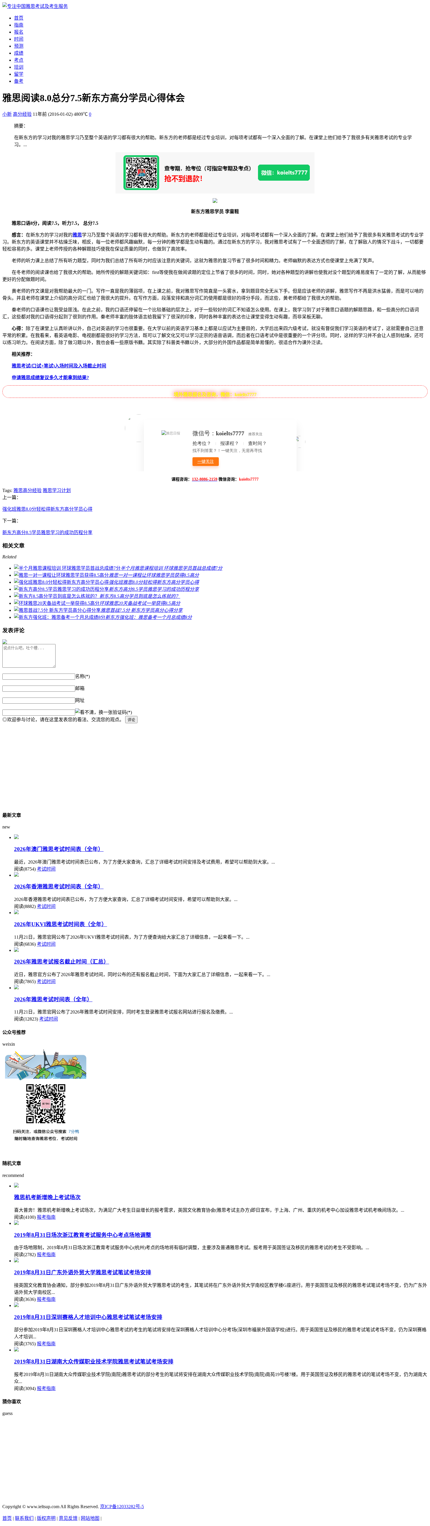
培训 (18, 67)
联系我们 (24, 1518)
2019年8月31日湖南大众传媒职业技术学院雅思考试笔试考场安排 (93, 1361)
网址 (80, 700)
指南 (18, 25)
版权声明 (46, 1518)
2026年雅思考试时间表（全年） (53, 999)
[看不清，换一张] (94, 711)
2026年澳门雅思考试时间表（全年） (59, 849)
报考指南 (46, 1217)
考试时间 (46, 868)
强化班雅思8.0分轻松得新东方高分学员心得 (47, 509)
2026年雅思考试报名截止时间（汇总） (61, 962)
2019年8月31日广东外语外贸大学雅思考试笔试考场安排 (82, 1272)
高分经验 (22, 114)
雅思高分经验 (27, 490)
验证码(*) (122, 712)
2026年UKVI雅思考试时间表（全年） (60, 924)
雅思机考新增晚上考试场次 (47, 1197)
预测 (18, 46)
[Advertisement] (177, 764)
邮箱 (80, 688)
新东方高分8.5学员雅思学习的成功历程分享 (47, 532)
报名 (18, 32)
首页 (18, 17)
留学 (18, 74)
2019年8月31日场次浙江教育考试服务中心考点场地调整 (82, 1235)
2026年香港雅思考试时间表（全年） (59, 886)
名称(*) (82, 676)
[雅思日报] (35, 6)
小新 (7, 114)
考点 (18, 60)
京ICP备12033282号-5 (122, 1506)
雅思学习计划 (57, 490)
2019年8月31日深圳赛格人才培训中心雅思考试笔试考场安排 (88, 1317)
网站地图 (90, 1518)
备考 (18, 81)
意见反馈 (68, 1518)
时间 (18, 39)
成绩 (18, 53)
